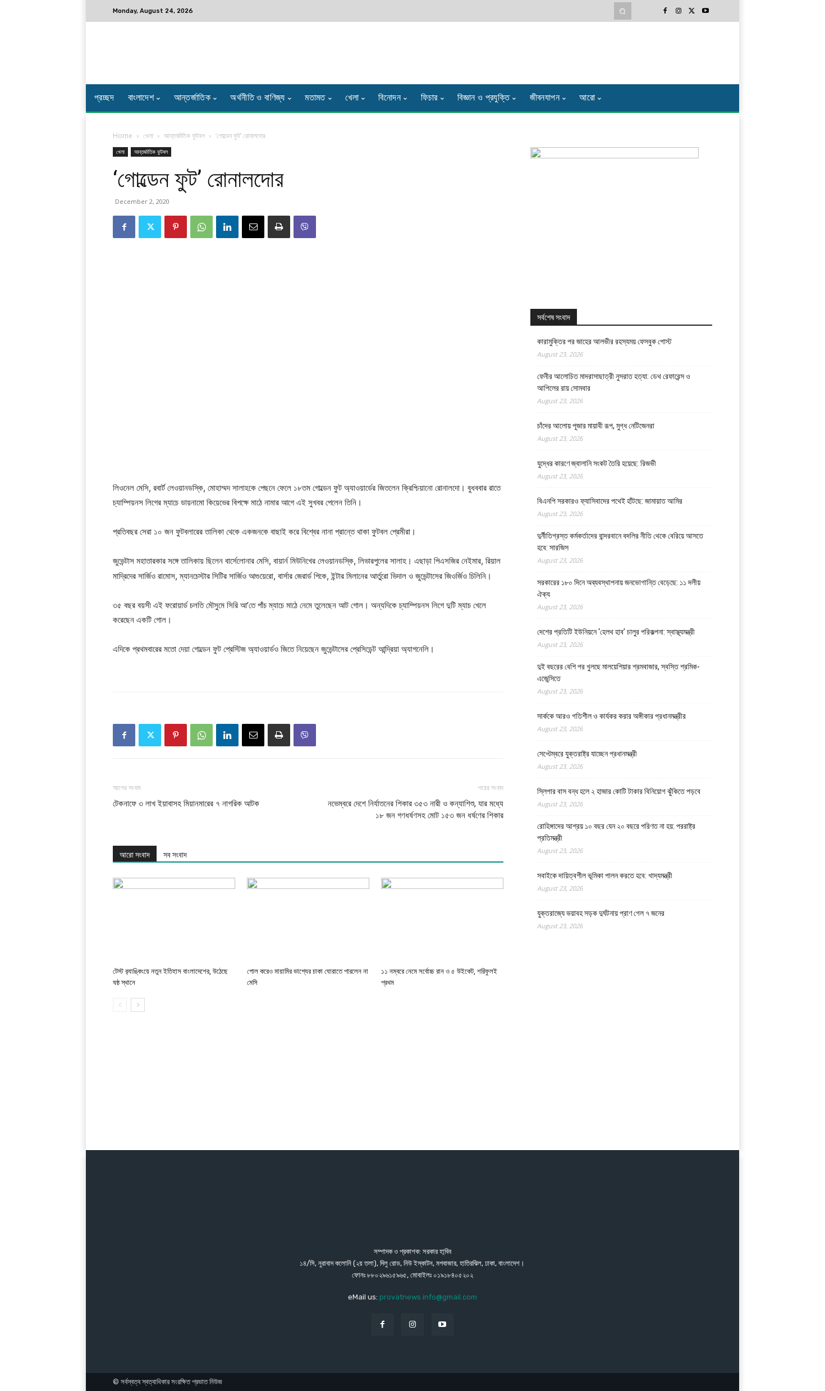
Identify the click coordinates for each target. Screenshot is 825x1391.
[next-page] (138, 1005)
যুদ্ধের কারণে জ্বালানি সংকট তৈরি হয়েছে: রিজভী (596, 463)
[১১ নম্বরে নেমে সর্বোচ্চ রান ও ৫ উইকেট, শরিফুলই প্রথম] (442, 920)
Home (122, 135)
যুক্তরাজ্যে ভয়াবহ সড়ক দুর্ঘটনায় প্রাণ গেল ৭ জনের (600, 913)
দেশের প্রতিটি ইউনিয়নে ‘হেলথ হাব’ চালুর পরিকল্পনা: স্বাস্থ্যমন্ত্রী (616, 631)
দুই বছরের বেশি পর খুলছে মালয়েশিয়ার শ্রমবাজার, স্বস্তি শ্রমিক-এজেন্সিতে (618, 672)
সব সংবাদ (175, 854)
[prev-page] (120, 1005)
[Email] (253, 227)
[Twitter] (692, 11)
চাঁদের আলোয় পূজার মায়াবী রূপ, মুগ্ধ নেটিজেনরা (595, 425)
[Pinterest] (175, 227)
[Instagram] (678, 11)
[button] (622, 11)
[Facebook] (665, 11)
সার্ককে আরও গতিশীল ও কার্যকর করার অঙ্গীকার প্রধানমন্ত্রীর (611, 716)
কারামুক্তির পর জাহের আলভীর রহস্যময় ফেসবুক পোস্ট (604, 341)
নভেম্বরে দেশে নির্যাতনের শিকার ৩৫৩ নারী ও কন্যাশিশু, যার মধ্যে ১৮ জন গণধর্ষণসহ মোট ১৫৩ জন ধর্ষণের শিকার (415, 809)
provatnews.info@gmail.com (428, 1297)
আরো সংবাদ (135, 854)
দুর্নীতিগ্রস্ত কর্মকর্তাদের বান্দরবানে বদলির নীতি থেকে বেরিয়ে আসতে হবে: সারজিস (620, 541)
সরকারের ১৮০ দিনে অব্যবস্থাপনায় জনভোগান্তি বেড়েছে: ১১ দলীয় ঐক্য (618, 588)
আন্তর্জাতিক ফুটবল (184, 135)
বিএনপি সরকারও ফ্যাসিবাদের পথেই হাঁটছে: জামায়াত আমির (609, 500)
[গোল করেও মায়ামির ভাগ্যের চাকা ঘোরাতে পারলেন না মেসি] (308, 920)
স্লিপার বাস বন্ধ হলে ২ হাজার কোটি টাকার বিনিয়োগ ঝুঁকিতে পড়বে (618, 791)
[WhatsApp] (201, 227)
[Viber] (305, 227)
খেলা (148, 135)
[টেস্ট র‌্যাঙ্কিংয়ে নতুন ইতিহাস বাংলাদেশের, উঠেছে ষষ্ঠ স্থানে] (174, 920)
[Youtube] (705, 11)
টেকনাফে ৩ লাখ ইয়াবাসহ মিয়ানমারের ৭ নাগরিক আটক (186, 804)
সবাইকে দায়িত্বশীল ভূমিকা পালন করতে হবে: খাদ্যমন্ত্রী (604, 875)
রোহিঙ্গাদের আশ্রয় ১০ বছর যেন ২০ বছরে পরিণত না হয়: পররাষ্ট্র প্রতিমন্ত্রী (616, 832)
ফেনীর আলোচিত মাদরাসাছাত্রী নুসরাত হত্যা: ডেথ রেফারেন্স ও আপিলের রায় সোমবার (613, 382)
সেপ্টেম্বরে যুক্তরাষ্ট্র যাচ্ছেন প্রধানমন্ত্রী (587, 753)
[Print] (279, 227)
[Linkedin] (227, 227)
